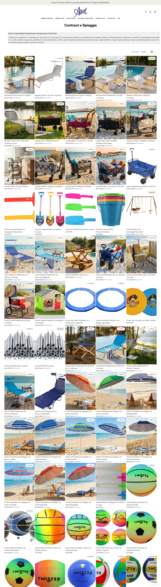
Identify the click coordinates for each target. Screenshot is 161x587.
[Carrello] (155, 11)
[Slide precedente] (7, 74)
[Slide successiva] (31, 74)
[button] (144, 51)
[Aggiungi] (31, 90)
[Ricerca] (145, 11)
